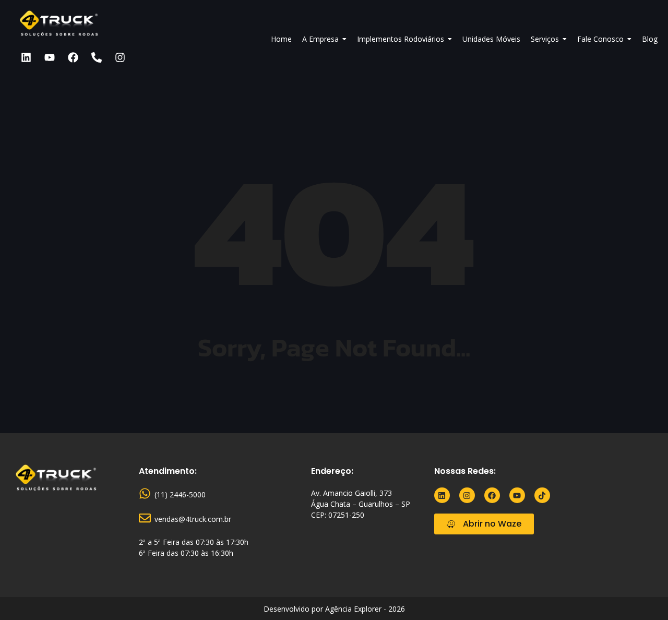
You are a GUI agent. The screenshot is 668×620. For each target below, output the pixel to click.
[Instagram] (120, 57)
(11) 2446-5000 (180, 494)
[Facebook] (73, 57)
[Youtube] (49, 57)
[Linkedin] (26, 57)
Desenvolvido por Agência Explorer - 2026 (334, 609)
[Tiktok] (542, 495)
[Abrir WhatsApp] (642, 594)
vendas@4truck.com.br (192, 519)
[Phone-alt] (96, 57)
